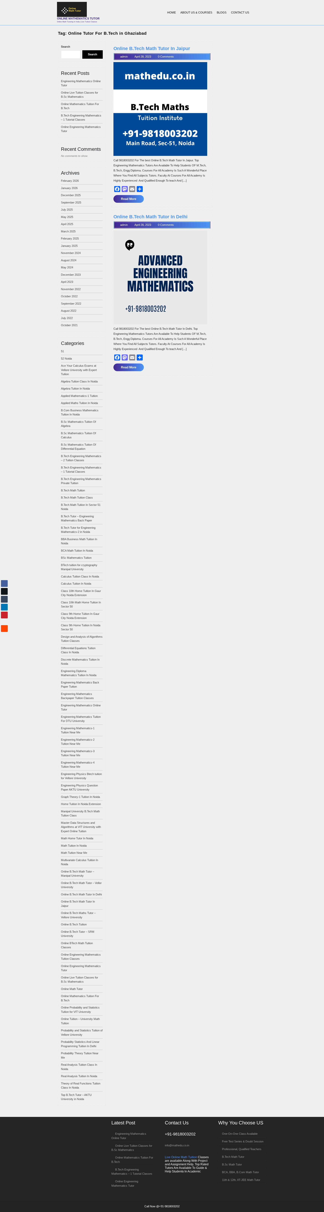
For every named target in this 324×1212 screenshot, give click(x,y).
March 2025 (68, 231)
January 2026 (69, 188)
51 (62, 351)
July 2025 (67, 209)
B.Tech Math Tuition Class (77, 497)
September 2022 (71, 303)
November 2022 (71, 289)
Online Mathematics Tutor (78, 18)
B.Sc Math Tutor (232, 1164)
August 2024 (68, 260)
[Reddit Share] (4, 628)
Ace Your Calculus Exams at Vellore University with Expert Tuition (79, 370)
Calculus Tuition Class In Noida (80, 576)
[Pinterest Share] (4, 615)
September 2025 (71, 202)
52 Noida (66, 358)
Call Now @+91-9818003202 (162, 1206)
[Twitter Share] (4, 591)
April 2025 (67, 224)
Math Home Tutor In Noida (77, 838)
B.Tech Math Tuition (73, 490)
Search (65, 46)
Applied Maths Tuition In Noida (79, 403)
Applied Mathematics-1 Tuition (79, 395)
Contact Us (240, 12)
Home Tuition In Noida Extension (81, 804)
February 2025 (70, 238)
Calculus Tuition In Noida (76, 583)
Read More (132, 200)
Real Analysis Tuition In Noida (79, 1076)
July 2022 (67, 318)
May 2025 (67, 217)
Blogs (221, 12)
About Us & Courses (196, 12)
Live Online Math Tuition (181, 1157)
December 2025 (71, 195)
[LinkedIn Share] (4, 607)
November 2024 (71, 253)
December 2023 (71, 274)
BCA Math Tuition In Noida (77, 550)
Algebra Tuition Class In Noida (79, 381)
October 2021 (69, 325)
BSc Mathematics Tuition (76, 557)
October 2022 (69, 296)
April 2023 (67, 281)
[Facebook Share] (4, 583)
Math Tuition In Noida (74, 845)
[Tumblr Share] (4, 599)
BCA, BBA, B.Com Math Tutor (240, 1172)
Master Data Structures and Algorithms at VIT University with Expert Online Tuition (81, 827)
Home (171, 12)
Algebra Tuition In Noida (75, 388)
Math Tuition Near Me (74, 852)
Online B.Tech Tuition (74, 924)
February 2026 (70, 180)
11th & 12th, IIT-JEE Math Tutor (241, 1179)
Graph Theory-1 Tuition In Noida (80, 796)
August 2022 (68, 310)
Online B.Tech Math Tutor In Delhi (81, 894)
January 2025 (69, 245)
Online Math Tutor (72, 988)
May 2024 (67, 267)
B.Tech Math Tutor (233, 1156)
